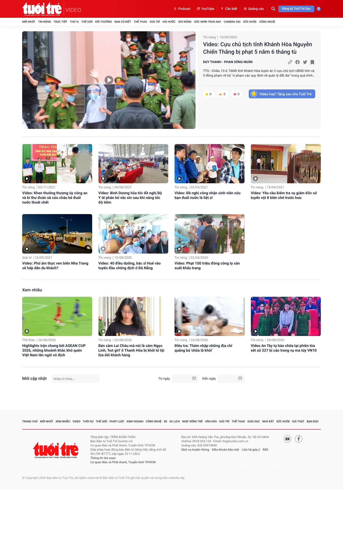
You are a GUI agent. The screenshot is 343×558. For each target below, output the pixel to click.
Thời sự (88, 421)
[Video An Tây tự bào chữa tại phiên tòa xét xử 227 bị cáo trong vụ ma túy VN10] (286, 316)
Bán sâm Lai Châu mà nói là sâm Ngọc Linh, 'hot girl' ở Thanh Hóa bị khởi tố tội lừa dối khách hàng (131, 350)
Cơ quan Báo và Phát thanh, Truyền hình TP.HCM (123, 462)
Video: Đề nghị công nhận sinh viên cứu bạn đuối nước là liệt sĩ (208, 195)
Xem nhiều (32, 290)
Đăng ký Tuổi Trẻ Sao (296, 9)
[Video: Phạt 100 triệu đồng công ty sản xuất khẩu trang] (210, 234)
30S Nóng (184, 21)
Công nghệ (267, 21)
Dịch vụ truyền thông (195, 450)
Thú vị (74, 21)
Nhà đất (268, 421)
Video (76, 421)
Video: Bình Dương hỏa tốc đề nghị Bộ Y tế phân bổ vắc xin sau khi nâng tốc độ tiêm (130, 198)
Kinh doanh (135, 421)
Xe (165, 421)
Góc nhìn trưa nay (207, 21)
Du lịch (174, 421)
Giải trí (155, 21)
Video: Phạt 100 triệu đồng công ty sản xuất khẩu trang (207, 265)
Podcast (184, 9)
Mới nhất (28, 21)
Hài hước (168, 21)
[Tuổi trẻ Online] (56, 450)
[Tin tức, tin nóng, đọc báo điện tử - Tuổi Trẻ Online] (43, 9)
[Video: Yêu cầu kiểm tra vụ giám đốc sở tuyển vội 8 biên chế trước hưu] (286, 164)
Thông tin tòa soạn (103, 458)
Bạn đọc (312, 421)
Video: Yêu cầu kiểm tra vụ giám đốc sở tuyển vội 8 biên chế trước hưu (284, 195)
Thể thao (140, 21)
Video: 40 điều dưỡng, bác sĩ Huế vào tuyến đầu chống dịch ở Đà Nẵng (129, 265)
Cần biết (231, 9)
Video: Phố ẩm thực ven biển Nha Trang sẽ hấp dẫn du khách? (55, 265)
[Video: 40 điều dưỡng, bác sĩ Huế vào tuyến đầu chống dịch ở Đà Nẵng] (133, 234)
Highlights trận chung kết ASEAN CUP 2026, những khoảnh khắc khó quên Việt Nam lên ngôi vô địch (54, 350)
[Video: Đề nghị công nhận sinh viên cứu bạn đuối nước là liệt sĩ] (210, 164)
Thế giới (87, 21)
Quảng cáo (256, 9)
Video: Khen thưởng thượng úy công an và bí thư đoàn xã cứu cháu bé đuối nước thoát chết (55, 198)
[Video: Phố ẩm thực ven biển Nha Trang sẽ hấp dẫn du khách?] (57, 234)
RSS (265, 450)
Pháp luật (116, 421)
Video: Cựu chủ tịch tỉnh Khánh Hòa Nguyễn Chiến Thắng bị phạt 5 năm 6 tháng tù (257, 48)
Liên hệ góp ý (251, 450)
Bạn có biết (123, 21)
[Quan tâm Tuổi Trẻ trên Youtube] (287, 439)
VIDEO (73, 10)
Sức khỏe (250, 21)
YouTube (207, 9)
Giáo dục (253, 421)
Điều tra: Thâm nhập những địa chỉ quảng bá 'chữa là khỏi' (203, 348)
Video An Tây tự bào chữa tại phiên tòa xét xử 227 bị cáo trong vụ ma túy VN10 (284, 348)
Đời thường (103, 21)
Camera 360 (232, 21)
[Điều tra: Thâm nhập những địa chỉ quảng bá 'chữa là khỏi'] (210, 316)
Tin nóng (44, 21)
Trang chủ (30, 421)
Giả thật (298, 421)
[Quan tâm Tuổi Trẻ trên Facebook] (298, 439)
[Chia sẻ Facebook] (297, 62)
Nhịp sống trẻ (192, 421)
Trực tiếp (60, 21)
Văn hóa (211, 421)
